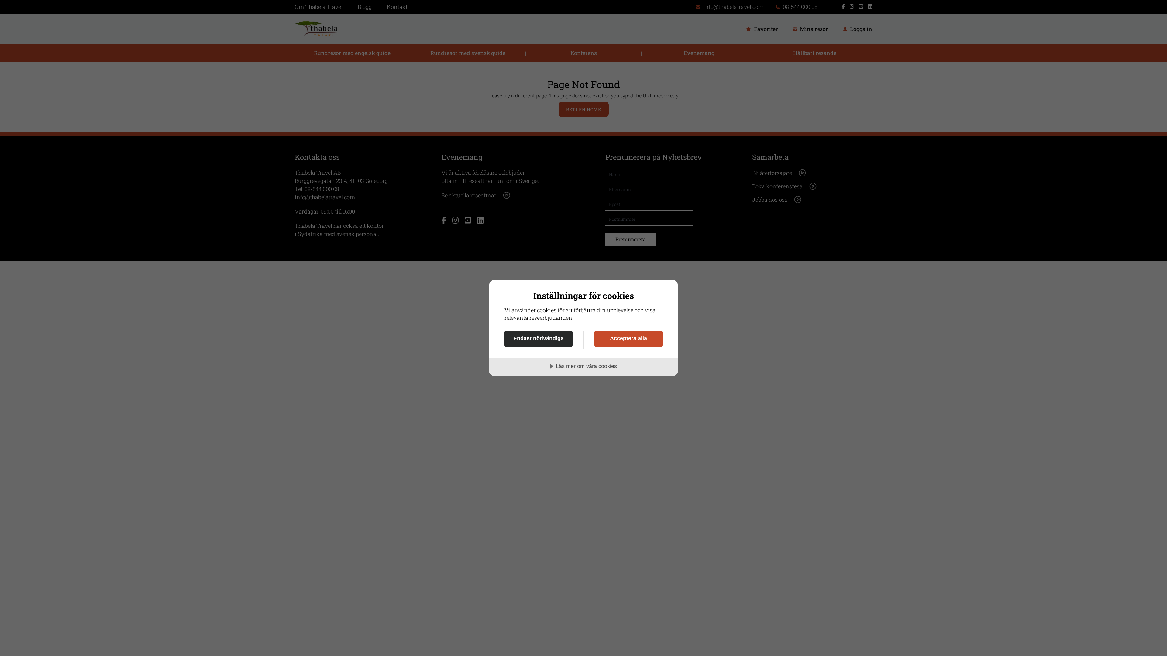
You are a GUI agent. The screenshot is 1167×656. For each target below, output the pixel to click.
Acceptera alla (628, 338)
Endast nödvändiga (538, 338)
